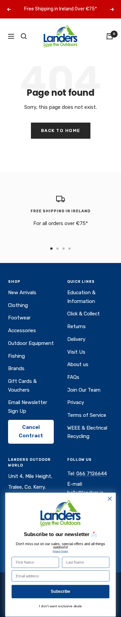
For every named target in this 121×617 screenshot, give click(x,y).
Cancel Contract (31, 431)
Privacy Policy (60, 551)
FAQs (73, 377)
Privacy (75, 402)
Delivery (76, 339)
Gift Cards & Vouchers (22, 385)
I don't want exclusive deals (60, 606)
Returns (76, 326)
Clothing (18, 305)
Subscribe (60, 591)
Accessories (22, 330)
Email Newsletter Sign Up (27, 406)
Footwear (19, 318)
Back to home (60, 130)
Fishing (16, 356)
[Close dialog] (110, 498)
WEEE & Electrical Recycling (87, 432)
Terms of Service (86, 415)
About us (77, 364)
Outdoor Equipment (31, 343)
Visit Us (76, 352)
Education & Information (81, 297)
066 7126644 (91, 474)
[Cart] (109, 36)
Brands (16, 368)
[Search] (24, 36)
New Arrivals (22, 293)
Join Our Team (83, 390)
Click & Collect (83, 314)
